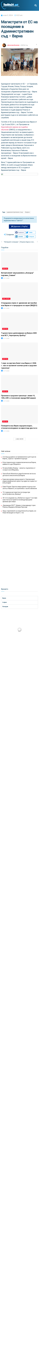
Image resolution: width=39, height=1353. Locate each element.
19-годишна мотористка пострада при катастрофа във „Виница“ (16, 493)
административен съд (15, 212)
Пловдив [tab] (5, 606)
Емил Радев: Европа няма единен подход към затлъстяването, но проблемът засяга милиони (20, 487)
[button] (35, 5)
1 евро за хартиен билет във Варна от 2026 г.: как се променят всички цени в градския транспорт (19, 365)
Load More (19, 439)
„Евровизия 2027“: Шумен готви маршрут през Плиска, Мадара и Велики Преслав (19, 506)
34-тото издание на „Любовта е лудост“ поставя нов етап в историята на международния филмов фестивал (20, 499)
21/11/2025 (6, 338)
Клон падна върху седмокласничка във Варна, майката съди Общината (19, 463)
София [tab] (4, 602)
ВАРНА (23, 45)
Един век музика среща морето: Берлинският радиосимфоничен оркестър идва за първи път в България (20, 481)
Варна (27, 212)
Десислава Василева (13, 45)
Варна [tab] (4, 598)
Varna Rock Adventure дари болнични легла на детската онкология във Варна (19, 474)
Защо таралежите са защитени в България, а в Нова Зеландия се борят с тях (19, 512)
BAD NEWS (6, 298)
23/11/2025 (6, 278)
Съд (26, 45)
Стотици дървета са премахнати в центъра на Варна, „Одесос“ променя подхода (19, 458)
